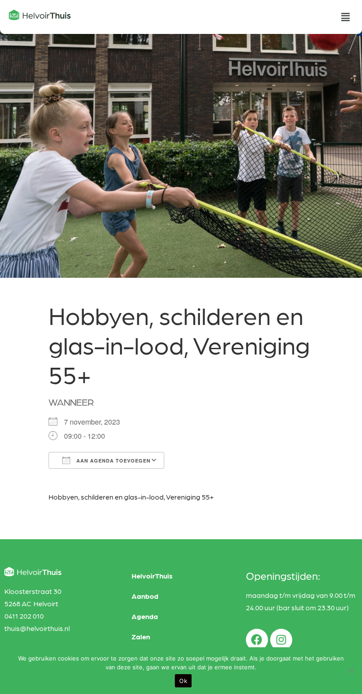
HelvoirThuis (152, 575)
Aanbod (145, 596)
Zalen (141, 636)
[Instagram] (281, 640)
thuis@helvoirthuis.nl (37, 628)
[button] (345, 17)
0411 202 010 (24, 616)
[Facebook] (257, 640)
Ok (183, 680)
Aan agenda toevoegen (113, 460)
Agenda (145, 616)
